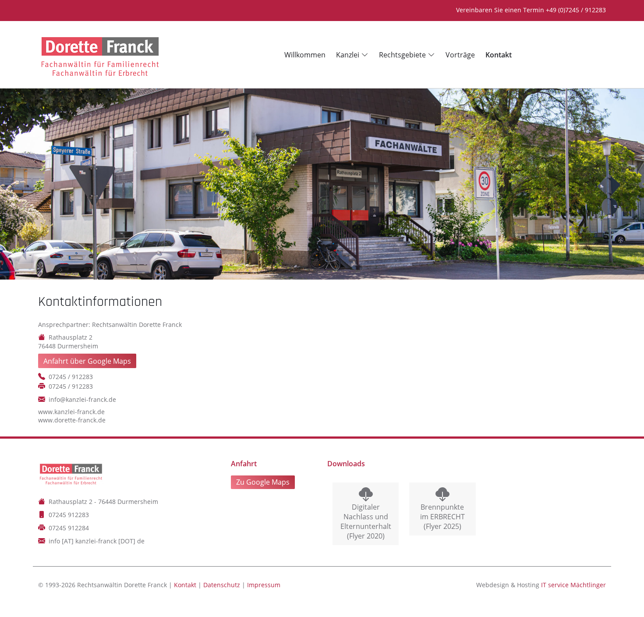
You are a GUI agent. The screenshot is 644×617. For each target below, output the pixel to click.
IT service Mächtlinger (573, 585)
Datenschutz (221, 585)
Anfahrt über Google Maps (87, 361)
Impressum (263, 585)
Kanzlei (347, 55)
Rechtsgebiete (402, 55)
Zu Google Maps (263, 482)
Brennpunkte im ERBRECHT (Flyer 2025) (442, 516)
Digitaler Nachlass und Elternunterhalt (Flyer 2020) (365, 521)
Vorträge (460, 55)
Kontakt (185, 585)
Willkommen (305, 55)
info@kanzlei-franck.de (82, 399)
